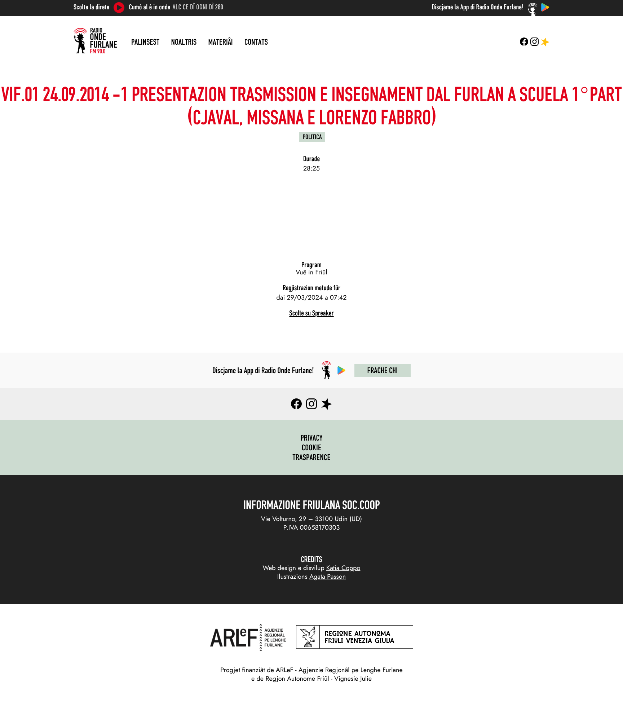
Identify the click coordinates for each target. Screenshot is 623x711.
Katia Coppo (343, 568)
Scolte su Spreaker (311, 313)
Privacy (311, 438)
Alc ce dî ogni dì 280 (198, 7)
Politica (312, 137)
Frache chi (382, 370)
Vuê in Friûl (311, 272)
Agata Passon (327, 576)
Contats (256, 42)
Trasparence (311, 457)
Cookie (312, 447)
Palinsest (145, 42)
